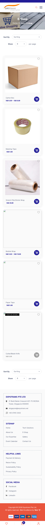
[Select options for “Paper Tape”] (36, 303)
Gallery (25, 437)
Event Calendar (11, 441)
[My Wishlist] (6, 523)
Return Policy (11, 462)
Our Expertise (11, 437)
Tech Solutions (27, 428)
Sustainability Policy (13, 467)
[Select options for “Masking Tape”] (36, 150)
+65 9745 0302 (15, 413)
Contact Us (26, 441)
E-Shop (25, 432)
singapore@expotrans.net (18, 408)
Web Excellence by (29, 510)
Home (8, 428)
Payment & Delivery (13, 458)
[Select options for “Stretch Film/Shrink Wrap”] (36, 201)
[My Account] (38, 523)
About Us (9, 432)
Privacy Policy (11, 471)
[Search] (36, 7)
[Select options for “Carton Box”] (36, 99)
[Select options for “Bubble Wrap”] (36, 252)
